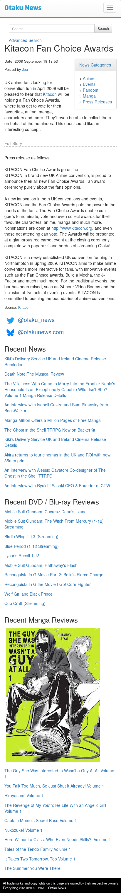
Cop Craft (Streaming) (25, 603)
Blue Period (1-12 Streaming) (31, 546)
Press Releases (97, 102)
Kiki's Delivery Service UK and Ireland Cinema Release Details (55, 442)
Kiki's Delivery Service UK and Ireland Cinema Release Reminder (55, 361)
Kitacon (50, 94)
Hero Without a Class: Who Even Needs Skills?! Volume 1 (57, 839)
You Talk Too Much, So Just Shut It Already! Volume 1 (54, 786)
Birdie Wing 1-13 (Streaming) (31, 536)
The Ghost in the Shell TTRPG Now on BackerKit (49, 430)
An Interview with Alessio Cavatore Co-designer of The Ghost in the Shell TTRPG (55, 473)
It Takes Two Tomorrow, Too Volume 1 (39, 859)
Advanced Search (25, 40)
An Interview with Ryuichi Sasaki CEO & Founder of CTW (57, 485)
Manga (89, 96)
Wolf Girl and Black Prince (28, 594)
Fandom (90, 90)
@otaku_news (36, 319)
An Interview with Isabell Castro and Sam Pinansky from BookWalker (56, 407)
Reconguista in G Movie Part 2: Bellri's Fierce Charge (53, 574)
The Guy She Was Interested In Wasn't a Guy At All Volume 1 (59, 773)
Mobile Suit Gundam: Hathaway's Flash (41, 565)
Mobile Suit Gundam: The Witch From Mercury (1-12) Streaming (54, 524)
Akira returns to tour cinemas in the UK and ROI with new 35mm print (57, 457)
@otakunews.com (41, 332)
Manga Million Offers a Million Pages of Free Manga (52, 420)
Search (103, 28)
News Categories (95, 65)
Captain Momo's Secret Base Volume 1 (40, 820)
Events (89, 84)
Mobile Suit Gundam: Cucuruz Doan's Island (45, 511)
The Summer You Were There (32, 868)
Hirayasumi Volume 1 (24, 795)
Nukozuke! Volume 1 (23, 830)
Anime (89, 78)
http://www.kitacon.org (71, 228)
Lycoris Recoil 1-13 (22, 555)
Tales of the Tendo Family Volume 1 (37, 849)
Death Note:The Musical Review (34, 374)
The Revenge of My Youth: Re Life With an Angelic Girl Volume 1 (55, 808)
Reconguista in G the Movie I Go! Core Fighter (47, 584)
